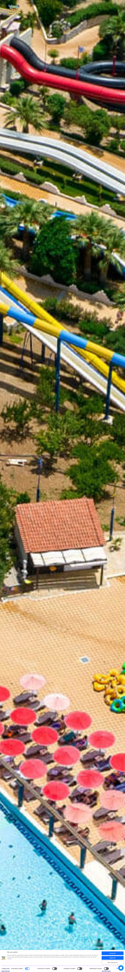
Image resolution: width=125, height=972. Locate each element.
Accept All (113, 953)
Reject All (112, 958)
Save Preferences (113, 962)
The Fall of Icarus (106, 971)
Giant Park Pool (6, 971)
